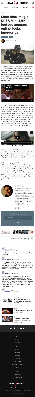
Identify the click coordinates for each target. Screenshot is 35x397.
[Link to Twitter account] (11, 329)
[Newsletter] (33, 3)
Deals (17, 367)
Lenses (17, 355)
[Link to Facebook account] (14, 329)
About (17, 371)
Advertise (17, 374)
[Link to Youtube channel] (21, 329)
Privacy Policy (17, 377)
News (6, 7)
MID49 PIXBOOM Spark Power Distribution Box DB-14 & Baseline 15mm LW (23, 301)
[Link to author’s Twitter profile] (16, 208)
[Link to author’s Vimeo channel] (18, 208)
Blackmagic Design (19, 36)
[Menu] (33, 7)
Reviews (15, 7)
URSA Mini (4, 36)
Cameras (25, 7)
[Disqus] (17, 269)
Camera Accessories (19, 298)
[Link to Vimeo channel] (24, 329)
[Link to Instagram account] (17, 329)
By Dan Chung (19, 186)
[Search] (2, 3)
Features (17, 342)
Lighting (17, 358)
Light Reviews (17, 361)
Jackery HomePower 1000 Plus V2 (23, 310)
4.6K (11, 36)
